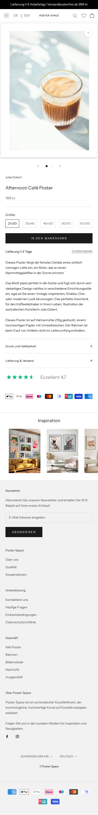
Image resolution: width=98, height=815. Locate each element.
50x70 (66, 223)
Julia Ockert (13, 177)
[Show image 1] (47, 166)
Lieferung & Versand (19, 360)
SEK (27, 15)
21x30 (12, 223)
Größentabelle (82, 251)
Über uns (11, 560)
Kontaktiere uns (16, 600)
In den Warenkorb (49, 238)
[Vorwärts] (60, 166)
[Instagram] (17, 736)
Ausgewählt (14, 677)
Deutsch (66, 756)
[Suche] (75, 15)
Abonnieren (24, 532)
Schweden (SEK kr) (35, 756)
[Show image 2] (51, 166)
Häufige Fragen (16, 607)
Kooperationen (16, 575)
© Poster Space (49, 766)
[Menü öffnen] (6, 15)
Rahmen (11, 655)
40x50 (48, 223)
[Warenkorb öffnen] (92, 15)
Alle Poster (13, 647)
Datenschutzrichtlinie (20, 622)
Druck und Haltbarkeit (20, 346)
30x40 (30, 223)
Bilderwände (14, 662)
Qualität (11, 567)
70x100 (84, 223)
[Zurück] (38, 166)
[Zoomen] (88, 33)
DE (16, 15)
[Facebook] (7, 736)
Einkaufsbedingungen (21, 615)
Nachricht (12, 670)
